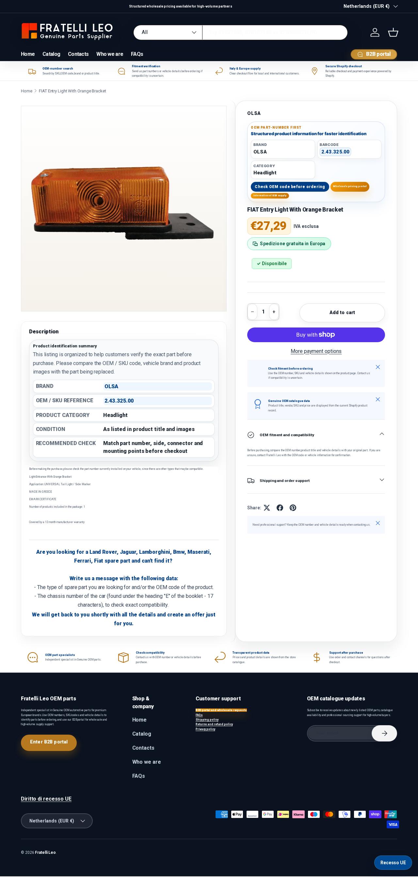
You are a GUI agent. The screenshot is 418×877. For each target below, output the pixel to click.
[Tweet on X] (266, 507)
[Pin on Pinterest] (292, 507)
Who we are (109, 54)
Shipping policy (207, 719)
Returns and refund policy (214, 724)
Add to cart (342, 312)
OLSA (254, 113)
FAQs (137, 54)
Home (28, 54)
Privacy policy (205, 729)
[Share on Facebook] (279, 507)
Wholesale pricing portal (350, 186)
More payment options (316, 351)
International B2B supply (270, 195)
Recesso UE (393, 862)
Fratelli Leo (45, 852)
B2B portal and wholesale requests (221, 710)
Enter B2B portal (49, 741)
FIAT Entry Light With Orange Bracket (72, 90)
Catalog (51, 54)
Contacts (78, 54)
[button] (393, 32)
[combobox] (240, 32)
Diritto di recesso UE (46, 799)
